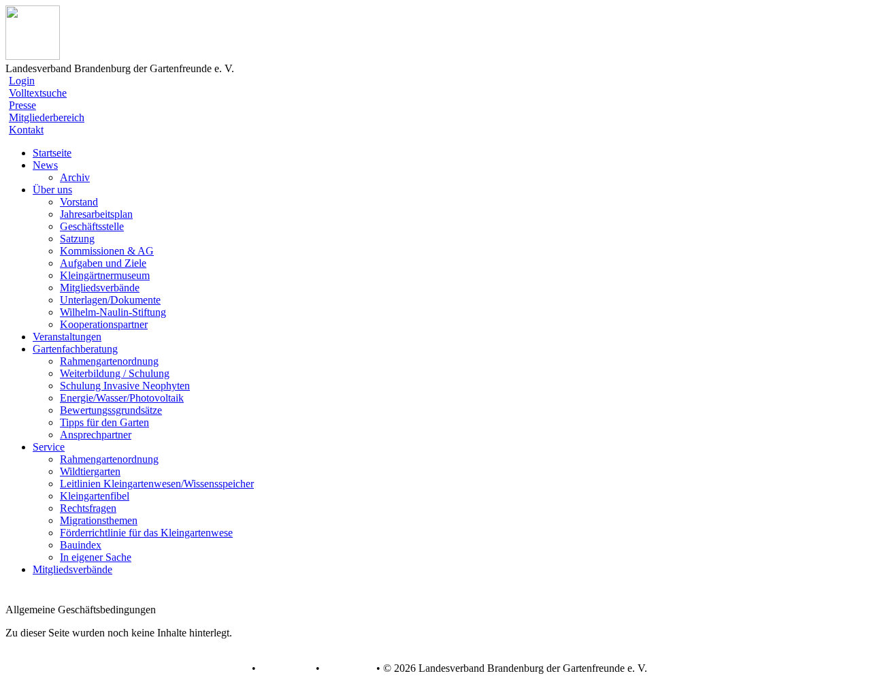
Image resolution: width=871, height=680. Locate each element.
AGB (236, 668)
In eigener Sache (95, 557)
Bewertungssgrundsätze (111, 410)
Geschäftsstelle (92, 226)
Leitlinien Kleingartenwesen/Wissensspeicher (157, 483)
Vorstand (79, 202)
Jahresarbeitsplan (96, 214)
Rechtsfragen (88, 508)
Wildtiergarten (90, 471)
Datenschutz (285, 668)
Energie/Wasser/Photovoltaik (122, 398)
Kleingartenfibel (94, 496)
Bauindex (80, 545)
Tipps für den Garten (104, 422)
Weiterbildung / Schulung (114, 373)
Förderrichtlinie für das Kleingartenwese (146, 532)
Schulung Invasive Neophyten (125, 385)
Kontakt (26, 129)
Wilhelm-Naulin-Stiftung (113, 312)
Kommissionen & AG (107, 251)
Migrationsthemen (98, 520)
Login (22, 80)
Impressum (346, 668)
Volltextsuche (38, 93)
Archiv (75, 177)
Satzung (77, 238)
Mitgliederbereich (46, 117)
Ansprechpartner (95, 434)
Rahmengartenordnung (109, 361)
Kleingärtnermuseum (105, 275)
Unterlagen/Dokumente (110, 300)
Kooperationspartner (104, 324)
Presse (22, 105)
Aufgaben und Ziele (103, 263)
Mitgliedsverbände (99, 287)
